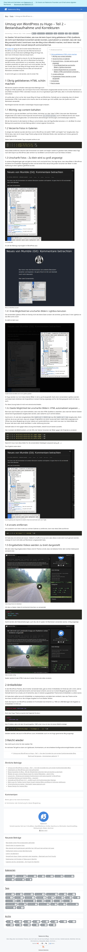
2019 (54, 921)
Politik (40, 901)
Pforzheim (40, 894)
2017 (72, 921)
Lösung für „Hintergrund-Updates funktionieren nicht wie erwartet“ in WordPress (34, 776)
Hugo (55, 33)
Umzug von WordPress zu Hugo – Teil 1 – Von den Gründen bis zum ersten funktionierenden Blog (44, 753)
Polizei (49, 901)
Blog (6, 16)
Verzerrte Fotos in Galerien (61, 59)
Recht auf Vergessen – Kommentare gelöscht (42, 756)
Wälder (22, 904)
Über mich (44, 830)
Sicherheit (10, 901)
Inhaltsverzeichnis (56, 50)
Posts (11, 16)
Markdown (61, 33)
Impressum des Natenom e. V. (23, 4)
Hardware (41, 897)
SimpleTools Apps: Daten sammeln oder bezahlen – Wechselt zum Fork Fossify (31, 856)
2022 (27, 921)
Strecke (58, 901)
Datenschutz (45, 950)
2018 (63, 921)
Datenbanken (41, 33)
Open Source (52, 894)
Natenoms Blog (14, 9)
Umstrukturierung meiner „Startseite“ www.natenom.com (26, 784)
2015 (18, 925)
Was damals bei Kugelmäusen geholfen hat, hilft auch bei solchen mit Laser (30, 848)
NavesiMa (19, 879)
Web (35, 33)
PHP (66, 33)
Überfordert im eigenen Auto (15, 845)
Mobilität (10, 876)
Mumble (9, 879)
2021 (36, 921)
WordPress (75, 33)
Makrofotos (10, 907)
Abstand (67, 901)
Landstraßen (72, 904)
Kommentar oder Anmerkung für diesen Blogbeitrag (23, 803)
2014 (26, 925)
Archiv (8, 916)
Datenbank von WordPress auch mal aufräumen (23, 770)
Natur (63, 894)
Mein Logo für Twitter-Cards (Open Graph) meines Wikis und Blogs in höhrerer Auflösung (36, 782)
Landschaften (11, 904)
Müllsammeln (30, 901)
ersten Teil (10, 49)
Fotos (19, 894)
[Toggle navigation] (81, 9)
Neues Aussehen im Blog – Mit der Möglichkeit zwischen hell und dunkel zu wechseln (35, 772)
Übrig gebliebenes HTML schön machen (64, 54)
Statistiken (29, 897)
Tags (7, 888)
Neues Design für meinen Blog (17, 786)
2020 (45, 921)
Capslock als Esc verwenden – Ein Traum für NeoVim (22, 862)
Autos (9, 897)
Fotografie (21, 876)
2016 (9, 925)
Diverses (32, 876)
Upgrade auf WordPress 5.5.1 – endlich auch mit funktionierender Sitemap (32, 780)
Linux (50, 876)
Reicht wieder (55, 83)
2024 (9, 921)
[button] (41, 943)
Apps (53, 904)
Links (28, 879)
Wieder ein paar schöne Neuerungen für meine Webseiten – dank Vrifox (31, 774)
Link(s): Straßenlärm (12, 854)
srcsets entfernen (58, 74)
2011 (52, 925)
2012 (43, 925)
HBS (50, 943)
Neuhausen (43, 904)
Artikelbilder (55, 81)
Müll (76, 897)
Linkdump (69, 876)
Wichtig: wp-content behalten (62, 56)
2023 (18, 921)
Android (58, 876)
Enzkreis (19, 897)
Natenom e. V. (28, 2)
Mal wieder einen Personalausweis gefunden (20, 843)
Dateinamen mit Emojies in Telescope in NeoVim (21, 859)
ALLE (20, 907)
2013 (35, 925)
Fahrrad (10, 894)
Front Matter (49, 33)
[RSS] (43, 947)
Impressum (41, 950)
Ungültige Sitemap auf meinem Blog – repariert (23, 778)
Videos (62, 904)
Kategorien (10, 870)
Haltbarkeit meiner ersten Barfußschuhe (19, 851)
